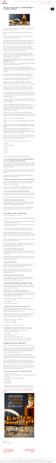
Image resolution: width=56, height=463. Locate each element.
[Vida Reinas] (7, 3)
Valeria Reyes (8, 441)
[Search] (52, 9)
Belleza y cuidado (5, 443)
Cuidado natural (10, 443)
